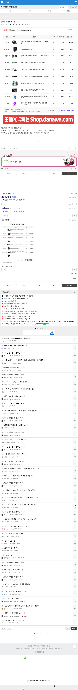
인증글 (68, 11)
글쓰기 (76, 7)
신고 (9, 148)
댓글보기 (69, 286)
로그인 (30, 646)
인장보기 (6, 168)
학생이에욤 (4, 24)
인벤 (7, 2)
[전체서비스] (75, 2)
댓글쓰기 (69, 173)
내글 (10, 11)
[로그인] (72, 2)
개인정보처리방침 (29, 648)
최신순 (14, 193)
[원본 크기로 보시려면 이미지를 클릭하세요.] (38, 77)
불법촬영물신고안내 (55, 648)
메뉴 (2, 168)
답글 (4, 204)
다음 (54, 173)
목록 (8, 173)
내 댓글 (29, 11)
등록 (74, 278)
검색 (68, 628)
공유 (68, 148)
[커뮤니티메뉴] (2, 2)
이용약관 (19, 648)
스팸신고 (15, 148)
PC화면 (36, 646)
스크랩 (74, 148)
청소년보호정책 (42, 648)
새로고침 (74, 193)
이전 (39, 173)
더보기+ (75, 292)
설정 (48, 646)
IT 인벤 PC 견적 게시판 (9, 7)
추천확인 (3, 148)
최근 (3, 628)
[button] (35, 328)
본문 (23, 173)
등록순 (9, 193)
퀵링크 (43, 646)
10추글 (49, 11)
